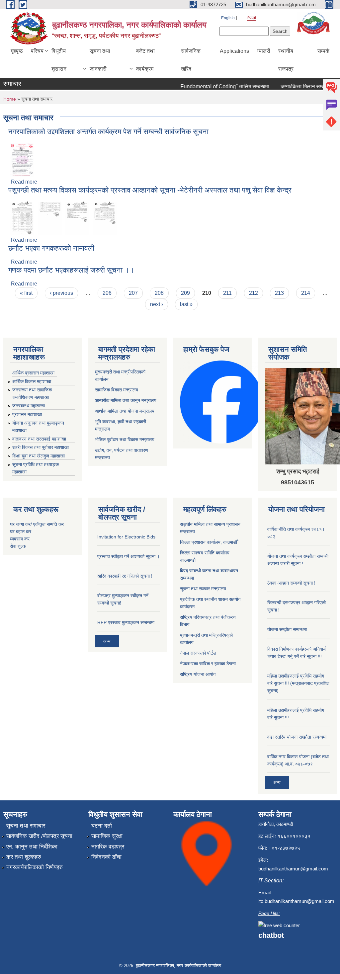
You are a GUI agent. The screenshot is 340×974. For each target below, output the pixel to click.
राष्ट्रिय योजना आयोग (197, 674)
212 (253, 293)
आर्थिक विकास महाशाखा (31, 381)
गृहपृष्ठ (17, 51)
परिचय (37, 51)
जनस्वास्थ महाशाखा (28, 405)
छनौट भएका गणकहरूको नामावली (51, 248)
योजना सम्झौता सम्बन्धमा (287, 629)
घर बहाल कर (20, 531)
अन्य (107, 641)
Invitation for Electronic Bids (126, 536)
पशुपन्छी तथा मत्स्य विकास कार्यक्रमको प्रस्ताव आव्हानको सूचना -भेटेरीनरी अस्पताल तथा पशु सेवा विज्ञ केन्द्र (150, 190)
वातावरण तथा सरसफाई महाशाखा (39, 439)
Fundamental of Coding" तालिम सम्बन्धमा (217, 86)
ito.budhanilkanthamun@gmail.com (296, 901)
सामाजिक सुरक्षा (107, 836)
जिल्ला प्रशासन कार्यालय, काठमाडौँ (208, 542)
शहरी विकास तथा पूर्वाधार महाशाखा (40, 447)
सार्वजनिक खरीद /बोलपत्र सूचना (39, 836)
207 (133, 293)
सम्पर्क (323, 51)
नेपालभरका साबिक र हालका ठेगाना (208, 663)
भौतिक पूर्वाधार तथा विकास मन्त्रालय (124, 439)
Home (9, 99)
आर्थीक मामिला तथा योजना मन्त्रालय (124, 411)
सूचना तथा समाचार (25, 826)
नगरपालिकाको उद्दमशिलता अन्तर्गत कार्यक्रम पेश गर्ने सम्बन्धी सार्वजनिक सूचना (108, 131)
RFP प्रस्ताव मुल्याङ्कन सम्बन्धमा (125, 622)
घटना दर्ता (101, 826)
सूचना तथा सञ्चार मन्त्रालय (203, 588)
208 (159, 293)
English (228, 18)
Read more (24, 182)
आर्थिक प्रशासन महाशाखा (33, 372)
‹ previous (61, 293)
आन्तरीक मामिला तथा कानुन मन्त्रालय (125, 400)
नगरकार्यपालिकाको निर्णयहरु (34, 867)
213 (279, 293)
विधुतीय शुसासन (58, 60)
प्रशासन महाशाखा (27, 414)
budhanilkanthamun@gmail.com (293, 868)
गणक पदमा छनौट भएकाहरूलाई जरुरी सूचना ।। (71, 270)
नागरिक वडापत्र (107, 847)
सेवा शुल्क (18, 546)
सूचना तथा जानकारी (100, 60)
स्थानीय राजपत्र (286, 60)
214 (305, 293)
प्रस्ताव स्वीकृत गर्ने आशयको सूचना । (128, 556)
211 (227, 293)
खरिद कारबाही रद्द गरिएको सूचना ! (124, 576)
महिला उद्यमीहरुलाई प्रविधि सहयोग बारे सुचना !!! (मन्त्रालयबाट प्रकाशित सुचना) (298, 683)
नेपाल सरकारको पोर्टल (198, 653)
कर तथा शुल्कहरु (23, 857)
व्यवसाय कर (20, 538)
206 (107, 293)
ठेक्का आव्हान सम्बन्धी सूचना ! (291, 583)
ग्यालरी (263, 51)
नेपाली (251, 18)
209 (185, 293)
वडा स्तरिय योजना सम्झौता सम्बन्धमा (296, 737)
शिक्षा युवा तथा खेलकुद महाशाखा (38, 455)
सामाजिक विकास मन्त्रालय (116, 389)
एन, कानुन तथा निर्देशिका (31, 847)
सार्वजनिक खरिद (191, 60)
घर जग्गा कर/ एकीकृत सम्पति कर (37, 524)
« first (26, 293)
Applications (234, 51)
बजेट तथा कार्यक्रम (145, 60)
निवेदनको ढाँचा (106, 857)
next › (156, 304)
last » (186, 304)
